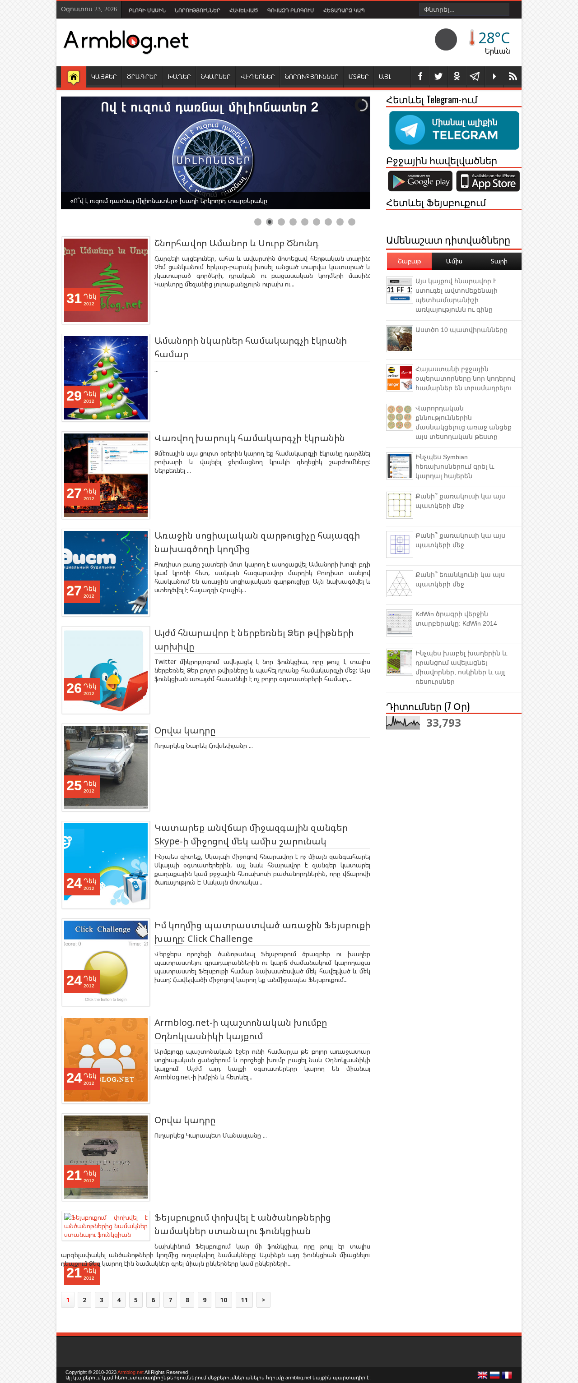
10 (223, 1299)
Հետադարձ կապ (344, 10)
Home (73, 77)
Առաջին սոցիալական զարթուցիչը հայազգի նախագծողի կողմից (257, 542)
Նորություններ (197, 10)
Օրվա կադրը (184, 730)
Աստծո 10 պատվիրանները (461, 329)
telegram (475, 77)
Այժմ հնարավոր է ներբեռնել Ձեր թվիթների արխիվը (254, 639)
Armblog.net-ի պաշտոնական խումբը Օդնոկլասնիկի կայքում (240, 1029)
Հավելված (243, 10)
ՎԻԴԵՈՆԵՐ (258, 76)
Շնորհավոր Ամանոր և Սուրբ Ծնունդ (236, 243)
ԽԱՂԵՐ (179, 76)
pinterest (457, 77)
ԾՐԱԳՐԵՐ (142, 76)
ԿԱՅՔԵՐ (104, 76)
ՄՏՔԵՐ (359, 76)
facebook (420, 77)
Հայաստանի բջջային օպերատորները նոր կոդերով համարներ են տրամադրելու (465, 378)
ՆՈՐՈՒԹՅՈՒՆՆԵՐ (312, 76)
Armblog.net (130, 1372)
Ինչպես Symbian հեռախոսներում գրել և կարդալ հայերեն (454, 466)
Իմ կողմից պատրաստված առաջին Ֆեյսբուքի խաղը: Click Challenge (262, 932)
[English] (482, 1377)
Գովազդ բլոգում (290, 10)
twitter (438, 77)
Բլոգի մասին (147, 10)
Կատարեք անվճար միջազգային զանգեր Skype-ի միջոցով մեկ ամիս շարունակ (251, 834)
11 (244, 1299)
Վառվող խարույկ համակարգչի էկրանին (249, 438)
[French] (507, 1377)
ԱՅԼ (385, 76)
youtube (494, 77)
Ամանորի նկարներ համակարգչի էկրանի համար (250, 347)
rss (512, 77)
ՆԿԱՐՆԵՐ (216, 76)
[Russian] (494, 1377)
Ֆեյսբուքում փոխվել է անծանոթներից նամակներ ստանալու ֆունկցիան (242, 1224)
